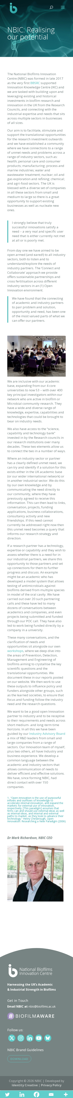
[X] (11, 1038)
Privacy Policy (51, 1085)
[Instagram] (20, 1038)
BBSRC (35, 83)
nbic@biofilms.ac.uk (42, 1006)
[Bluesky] (47, 1038)
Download (19, 1059)
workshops (15, 651)
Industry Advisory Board (47, 733)
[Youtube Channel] (38, 1038)
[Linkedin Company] (29, 1038)
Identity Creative (25, 1085)
